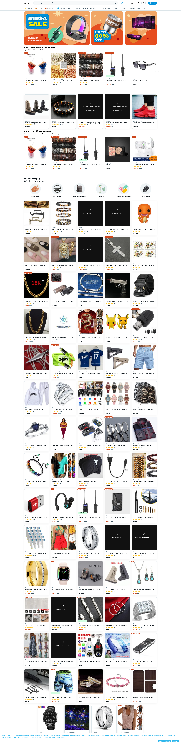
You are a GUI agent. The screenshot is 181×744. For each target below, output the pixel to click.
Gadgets (116, 8)
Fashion (85, 8)
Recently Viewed (65, 8)
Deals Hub (50, 8)
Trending (77, 8)
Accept (161, 741)
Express (39, 8)
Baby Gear (93, 8)
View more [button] (27, 90)
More (145, 8)
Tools (123, 8)
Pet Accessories (105, 8)
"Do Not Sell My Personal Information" (52, 737)
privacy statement (75, 735)
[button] (125, 3)
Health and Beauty (134, 8)
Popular (29, 8)
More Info (175, 741)
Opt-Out (167, 741)
